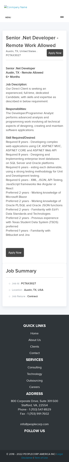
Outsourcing (34, 380)
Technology (34, 374)
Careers (34, 387)
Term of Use (41, 457)
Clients (34, 346)
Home (34, 333)
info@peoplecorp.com (34, 424)
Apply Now (54, 53)
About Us (34, 340)
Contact (34, 353)
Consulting (35, 367)
